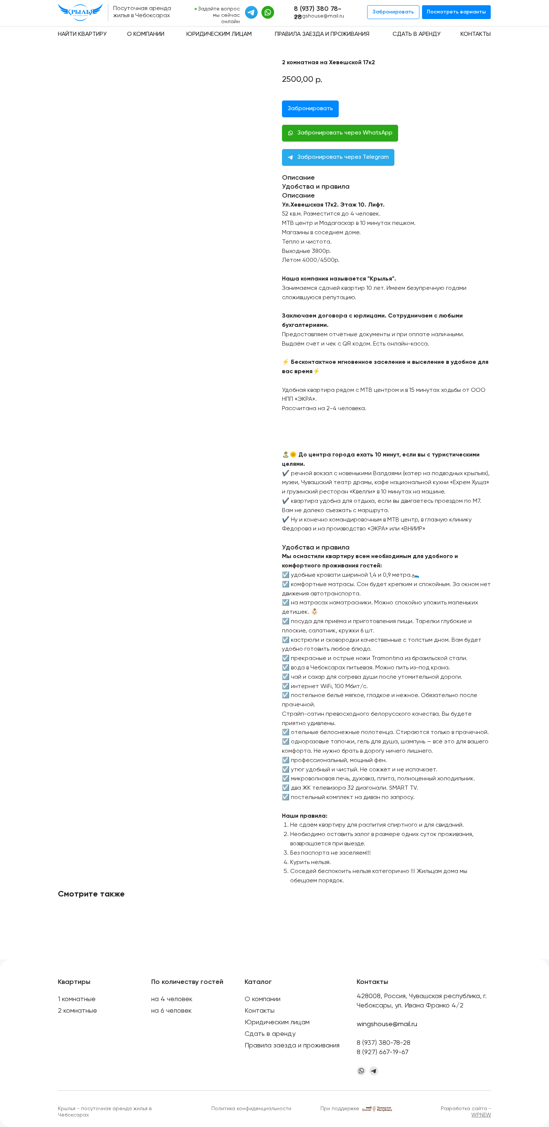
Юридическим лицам (219, 34)
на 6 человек (171, 1010)
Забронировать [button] (310, 109)
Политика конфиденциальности (251, 1108)
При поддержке (339, 1108)
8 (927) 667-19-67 (383, 1052)
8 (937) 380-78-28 (383, 1043)
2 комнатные (77, 1010)
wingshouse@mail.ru (319, 16)
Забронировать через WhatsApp (345, 133)
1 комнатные (77, 999)
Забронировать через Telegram (343, 157)
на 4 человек (171, 999)
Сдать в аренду (416, 34)
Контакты (475, 34)
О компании (145, 34)
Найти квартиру (82, 34)
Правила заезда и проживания (322, 34)
